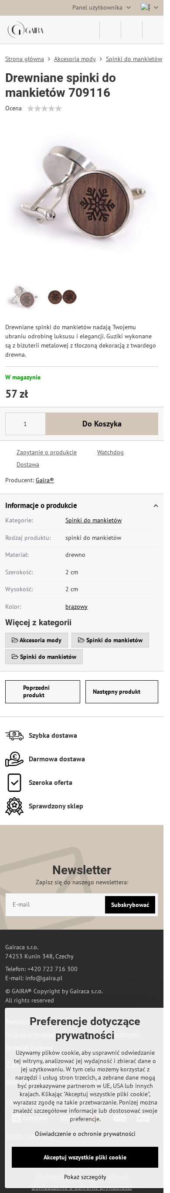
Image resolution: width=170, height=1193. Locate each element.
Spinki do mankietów (93, 520)
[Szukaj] (110, 29)
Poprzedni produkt (36, 691)
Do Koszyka (102, 424)
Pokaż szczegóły (85, 1177)
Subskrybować (130, 905)
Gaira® (45, 480)
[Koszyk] (131, 29)
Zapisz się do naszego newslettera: (82, 882)
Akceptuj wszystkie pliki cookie (85, 1157)
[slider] (44, 108)
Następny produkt (116, 691)
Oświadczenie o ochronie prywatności (85, 1134)
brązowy (76, 606)
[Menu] (153, 29)
